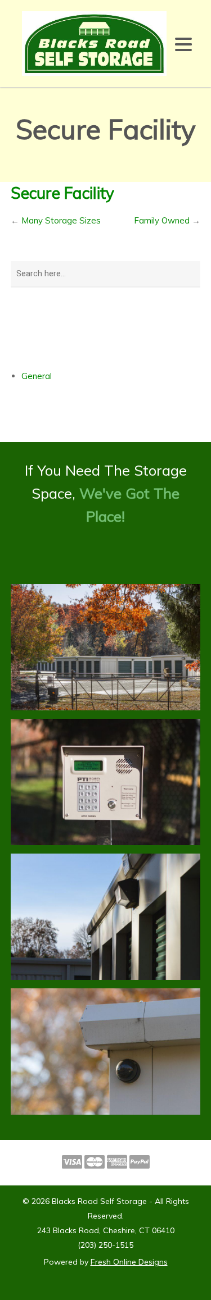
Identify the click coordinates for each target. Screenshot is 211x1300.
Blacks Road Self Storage (99, 1201)
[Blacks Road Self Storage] (94, 42)
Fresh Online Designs (129, 1262)
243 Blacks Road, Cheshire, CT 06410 (105, 1230)
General (36, 376)
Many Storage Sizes (61, 220)
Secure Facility (62, 193)
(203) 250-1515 (105, 1245)
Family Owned (162, 220)
